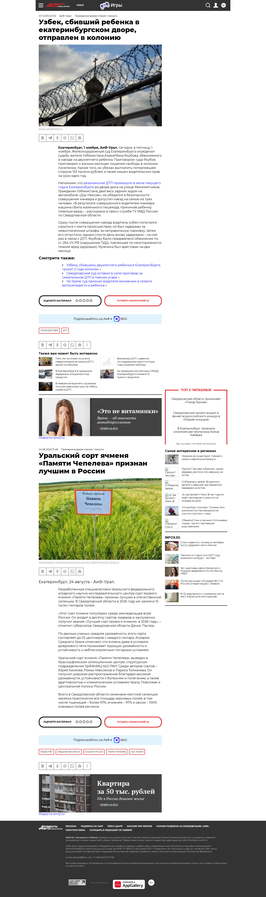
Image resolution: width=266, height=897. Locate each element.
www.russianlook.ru (50, 128)
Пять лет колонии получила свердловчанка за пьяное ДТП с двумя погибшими (74, 361)
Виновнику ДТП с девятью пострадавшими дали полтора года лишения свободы (135, 361)
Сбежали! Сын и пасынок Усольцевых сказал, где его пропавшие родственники (204, 523)
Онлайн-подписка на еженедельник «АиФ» (182, 826)
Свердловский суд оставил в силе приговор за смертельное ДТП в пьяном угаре (102, 275)
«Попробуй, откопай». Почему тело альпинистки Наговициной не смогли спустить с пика (203, 510)
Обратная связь (75, 830)
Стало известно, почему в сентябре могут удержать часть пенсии (202, 544)
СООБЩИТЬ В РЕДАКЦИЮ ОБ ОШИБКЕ (111, 830)
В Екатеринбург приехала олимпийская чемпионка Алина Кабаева (196, 432)
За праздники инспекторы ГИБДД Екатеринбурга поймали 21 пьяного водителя (138, 374)
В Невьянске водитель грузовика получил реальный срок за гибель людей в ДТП (76, 386)
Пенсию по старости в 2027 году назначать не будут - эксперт (200, 556)
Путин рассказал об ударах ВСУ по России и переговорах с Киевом (202, 582)
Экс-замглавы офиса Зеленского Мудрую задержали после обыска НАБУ (201, 571)
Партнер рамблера (99, 882)
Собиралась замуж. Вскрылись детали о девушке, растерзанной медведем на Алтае (202, 484)
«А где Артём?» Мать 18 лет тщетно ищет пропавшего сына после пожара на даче (203, 497)
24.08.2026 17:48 (48, 449)
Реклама (71, 826)
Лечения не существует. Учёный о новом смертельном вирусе (202, 458)
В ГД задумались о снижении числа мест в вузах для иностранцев (202, 595)
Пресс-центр (114, 826)
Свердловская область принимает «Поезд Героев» (196, 400)
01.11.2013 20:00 (47, 15)
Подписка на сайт (92, 826)
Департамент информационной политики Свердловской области (79, 562)
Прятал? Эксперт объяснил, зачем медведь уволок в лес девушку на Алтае (202, 472)
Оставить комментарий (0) (133, 300)
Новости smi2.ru (52, 438)
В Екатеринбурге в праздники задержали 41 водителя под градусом (73, 374)
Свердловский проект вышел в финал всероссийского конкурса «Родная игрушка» (196, 416)
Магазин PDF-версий (139, 826)
